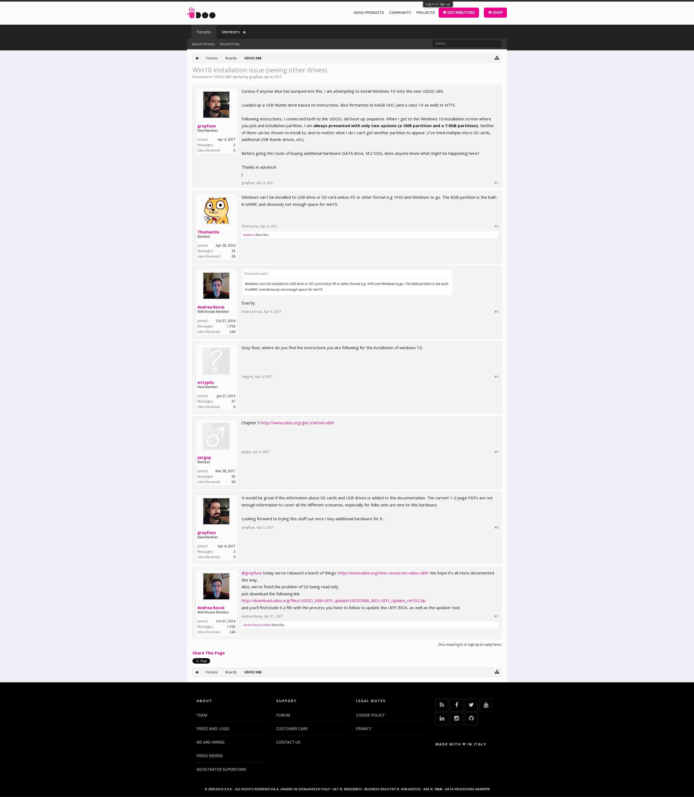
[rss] (441, 705)
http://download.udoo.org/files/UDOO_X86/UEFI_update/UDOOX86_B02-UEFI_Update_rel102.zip (334, 600)
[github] (471, 718)
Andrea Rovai (210, 307)
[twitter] (471, 705)
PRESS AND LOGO (213, 728)
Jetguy (204, 457)
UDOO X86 (222, 77)
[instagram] (456, 718)
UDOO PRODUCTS (369, 12)
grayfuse (255, 77)
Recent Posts (230, 44)
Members (231, 31)
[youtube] (485, 705)
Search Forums (203, 44)
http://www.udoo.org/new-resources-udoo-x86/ (383, 573)
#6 (496, 527)
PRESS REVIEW (210, 755)
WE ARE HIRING (210, 742)
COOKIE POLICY (370, 715)
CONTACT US (288, 742)
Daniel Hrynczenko (257, 625)
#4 (496, 377)
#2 (496, 226)
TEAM (202, 715)
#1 (496, 183)
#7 (496, 616)
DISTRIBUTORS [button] (460, 12)
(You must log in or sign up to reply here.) (470, 644)
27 (233, 401)
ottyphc (205, 382)
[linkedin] (441, 718)
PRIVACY (363, 728)
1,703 (231, 326)
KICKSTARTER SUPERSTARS (221, 769)
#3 (496, 312)
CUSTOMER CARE (292, 728)
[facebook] (456, 705)
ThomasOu (208, 231)
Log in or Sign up (438, 4)
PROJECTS (425, 12)
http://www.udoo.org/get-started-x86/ (298, 422)
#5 (496, 452)
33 (233, 251)
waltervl (249, 235)
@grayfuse (252, 573)
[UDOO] (201, 11)
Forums (204, 31)
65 (233, 476)
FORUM (283, 715)
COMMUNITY (400, 12)
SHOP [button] (497, 12)
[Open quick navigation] (497, 57)
